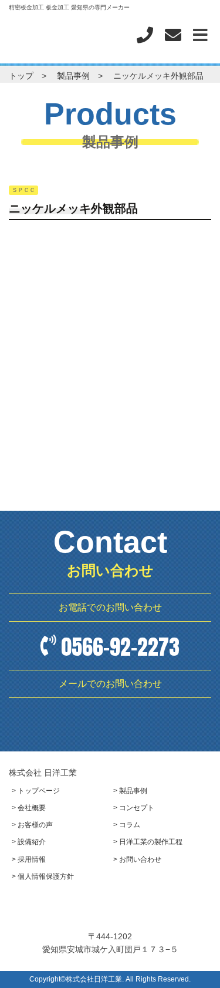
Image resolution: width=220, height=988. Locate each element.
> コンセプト (133, 808)
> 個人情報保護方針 (43, 876)
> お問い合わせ (137, 859)
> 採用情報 (29, 859)
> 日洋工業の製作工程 (147, 842)
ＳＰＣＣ (23, 190)
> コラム (126, 825)
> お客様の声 (32, 825)
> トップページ (36, 791)
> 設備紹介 (29, 842)
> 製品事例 (130, 791)
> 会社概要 (29, 808)
